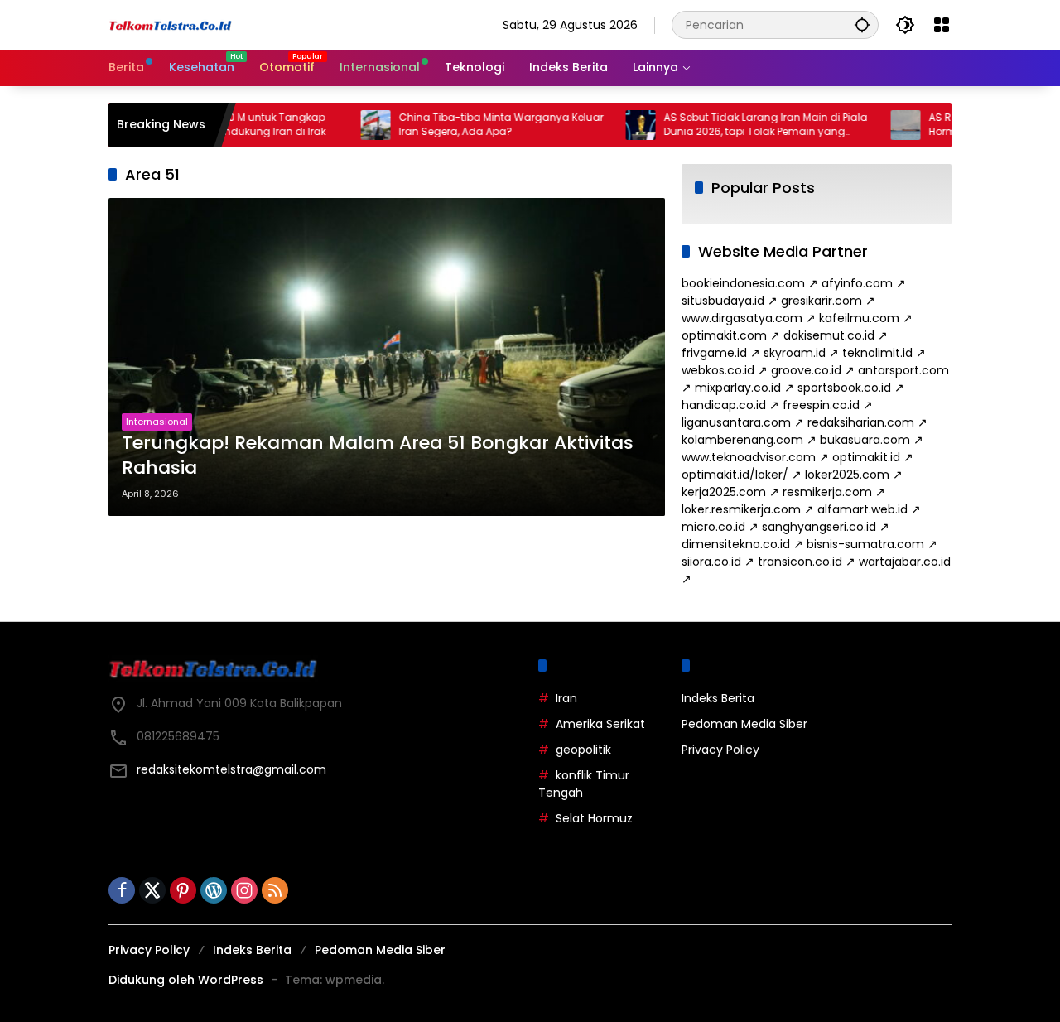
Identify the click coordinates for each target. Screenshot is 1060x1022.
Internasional (157, 421)
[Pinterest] (183, 890)
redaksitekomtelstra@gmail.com (231, 769)
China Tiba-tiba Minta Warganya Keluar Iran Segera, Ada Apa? (473, 124)
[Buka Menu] (942, 25)
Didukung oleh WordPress (185, 979)
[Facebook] (121, 890)
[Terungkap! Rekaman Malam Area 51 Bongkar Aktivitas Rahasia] (386, 357)
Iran (566, 698)
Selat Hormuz (594, 818)
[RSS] (275, 890)
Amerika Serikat (600, 724)
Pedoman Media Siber (744, 724)
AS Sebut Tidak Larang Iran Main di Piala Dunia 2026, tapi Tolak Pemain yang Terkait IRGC (738, 125)
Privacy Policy (720, 749)
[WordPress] (213, 890)
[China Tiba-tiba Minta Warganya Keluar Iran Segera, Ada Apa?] (348, 125)
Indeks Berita (718, 698)
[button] (862, 24)
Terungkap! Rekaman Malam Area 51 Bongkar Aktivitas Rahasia (378, 456)
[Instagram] (244, 890)
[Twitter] (152, 890)
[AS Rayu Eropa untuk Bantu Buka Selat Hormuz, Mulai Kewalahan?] (878, 125)
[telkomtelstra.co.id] (170, 25)
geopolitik (583, 749)
